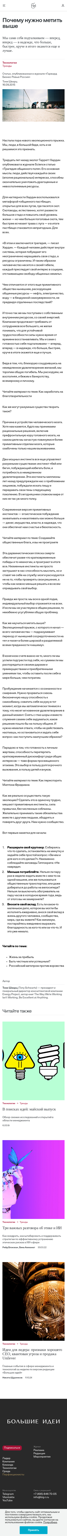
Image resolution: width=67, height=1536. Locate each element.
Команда (7, 1465)
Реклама (39, 1450)
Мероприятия (42, 1457)
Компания (8, 1461)
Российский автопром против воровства (36, 966)
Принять (33, 1530)
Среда (6, 1471)
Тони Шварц (9, 81)
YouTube (7, 1500)
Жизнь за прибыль (21, 957)
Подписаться (12, 1448)
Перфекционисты (13, 1474)
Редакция (39, 1453)
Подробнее (50, 1522)
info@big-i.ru (41, 1497)
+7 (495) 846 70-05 (45, 1494)
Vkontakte (8, 1497)
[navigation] (16, 1461)
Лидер (6, 1458)
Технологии (9, 1468)
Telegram (8, 1494)
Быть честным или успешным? (29, 961)
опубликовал (11, 164)
